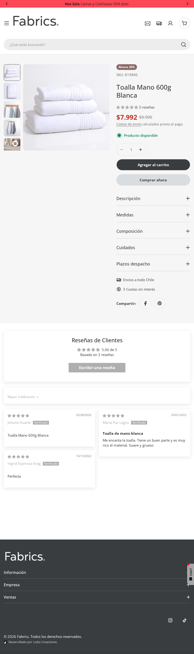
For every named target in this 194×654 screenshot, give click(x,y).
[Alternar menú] (6, 23)
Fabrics (23, 636)
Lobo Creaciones (45, 642)
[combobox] (97, 44)
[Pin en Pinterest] (159, 303)
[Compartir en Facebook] (145, 303)
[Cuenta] (170, 23)
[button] (6, 4)
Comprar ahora (153, 180)
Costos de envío (128, 124)
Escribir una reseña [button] (97, 367)
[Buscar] (183, 44)
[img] (18, 415)
